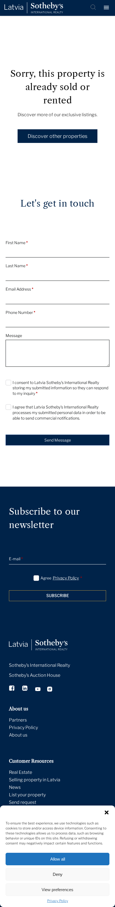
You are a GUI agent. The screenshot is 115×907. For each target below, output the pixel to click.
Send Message (57, 440)
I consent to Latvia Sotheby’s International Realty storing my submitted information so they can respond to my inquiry (60, 388)
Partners (18, 720)
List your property (27, 794)
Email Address (19, 289)
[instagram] (49, 690)
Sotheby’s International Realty (39, 665)
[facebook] (12, 688)
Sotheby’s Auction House (34, 675)
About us (18, 735)
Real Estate (20, 772)
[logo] (33, 8)
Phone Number (20, 312)
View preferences (57, 889)
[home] (45, 639)
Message (14, 335)
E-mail (16, 558)
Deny (58, 874)
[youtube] (37, 690)
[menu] (107, 7)
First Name (17, 242)
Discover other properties (57, 136)
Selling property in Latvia (34, 779)
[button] (106, 812)
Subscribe (57, 595)
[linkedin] (25, 688)
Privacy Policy (57, 901)
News (15, 787)
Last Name (17, 265)
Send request (22, 802)
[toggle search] (93, 7)
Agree (61, 578)
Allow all (57, 859)
